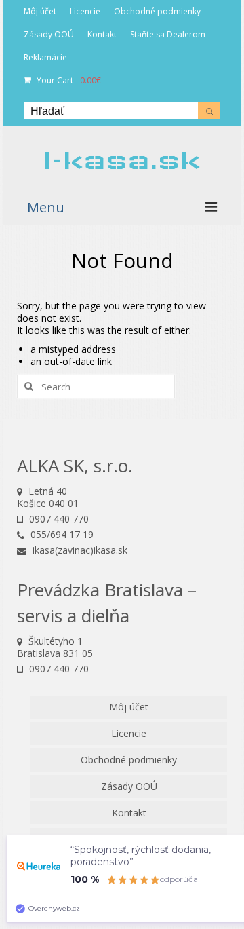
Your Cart (68, 80)
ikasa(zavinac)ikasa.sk (78, 550)
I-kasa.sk (122, 159)
